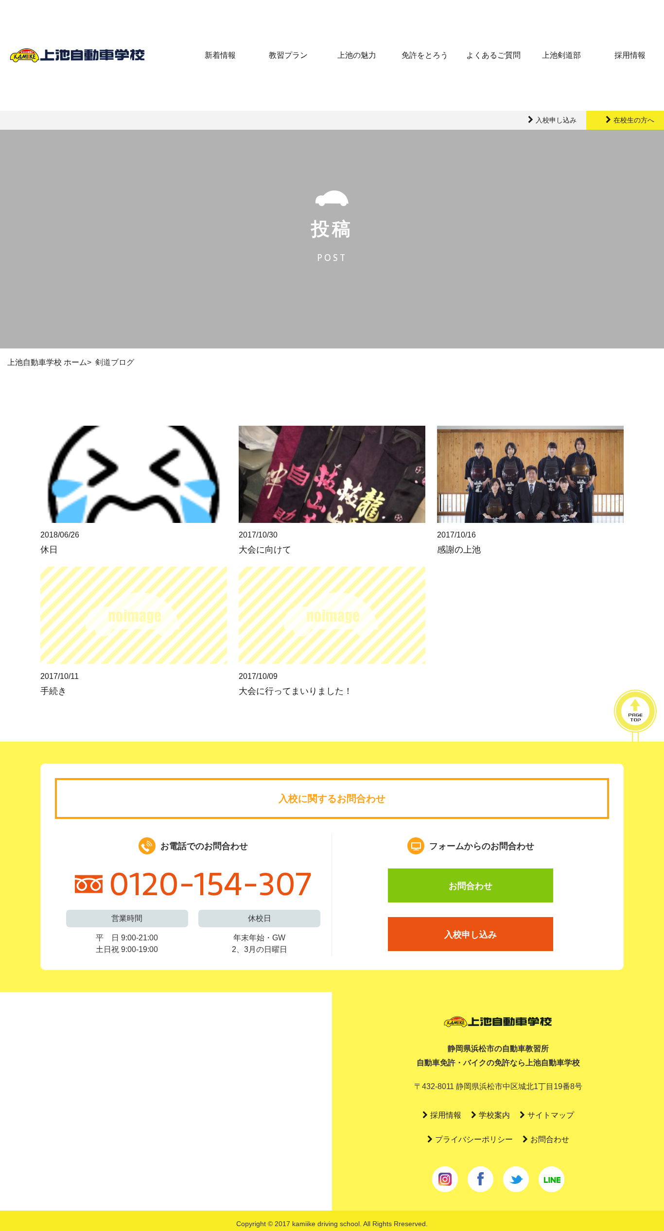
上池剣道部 (561, 55)
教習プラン (288, 55)
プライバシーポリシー (474, 1139)
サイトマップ (550, 1115)
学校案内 (494, 1115)
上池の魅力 (356, 55)
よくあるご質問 (493, 55)
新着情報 (220, 55)
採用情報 (630, 55)
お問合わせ (470, 886)
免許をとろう (425, 55)
